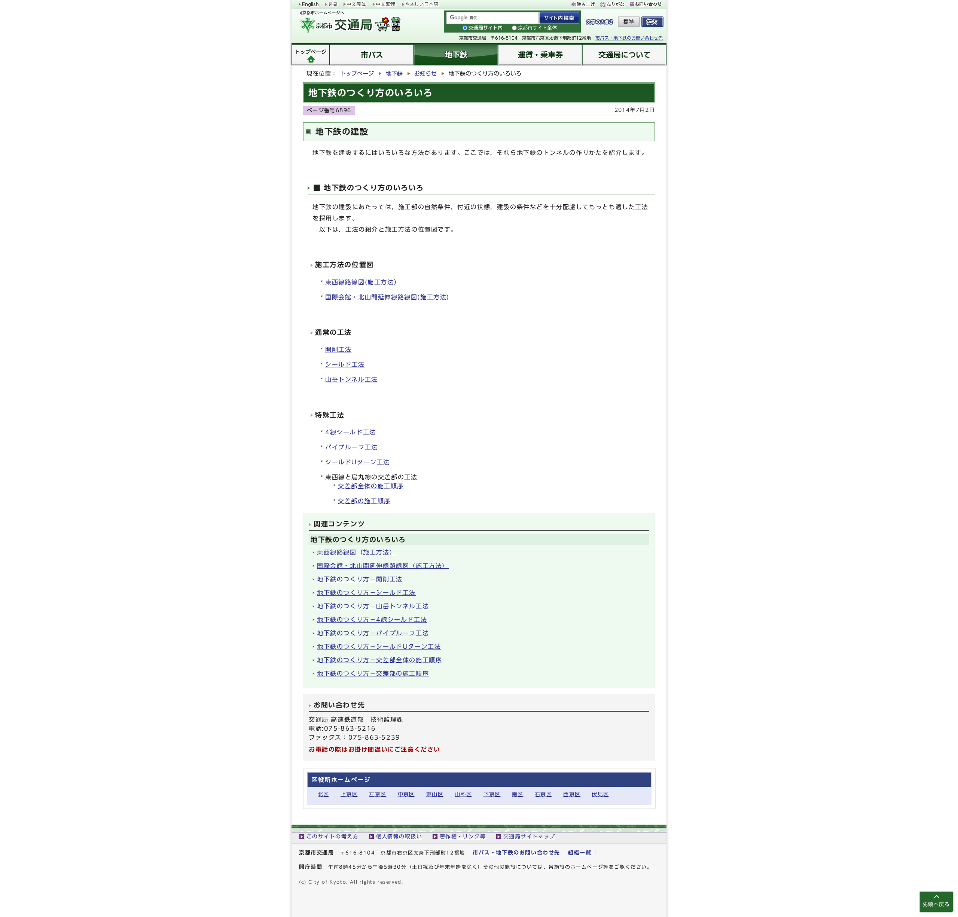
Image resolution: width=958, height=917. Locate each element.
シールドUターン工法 (357, 462)
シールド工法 (345, 364)
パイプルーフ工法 (351, 447)
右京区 (543, 794)
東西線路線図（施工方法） (356, 552)
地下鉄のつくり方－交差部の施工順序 (373, 673)
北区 (323, 794)
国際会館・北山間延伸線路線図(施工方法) (387, 297)
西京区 (571, 794)
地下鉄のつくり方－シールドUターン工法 (379, 646)
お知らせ (425, 73)
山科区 (463, 794)
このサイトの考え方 (332, 836)
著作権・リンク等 (463, 836)
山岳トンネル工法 (351, 379)
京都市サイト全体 (537, 27)
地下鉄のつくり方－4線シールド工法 (372, 620)
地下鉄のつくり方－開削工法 (360, 579)
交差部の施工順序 (364, 501)
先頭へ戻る (936, 904)
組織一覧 (579, 852)
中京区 (406, 794)
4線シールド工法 (350, 432)
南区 (518, 794)
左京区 (377, 794)
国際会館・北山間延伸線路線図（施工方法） (383, 566)
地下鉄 (394, 73)
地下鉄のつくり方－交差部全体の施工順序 (379, 660)
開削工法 (338, 349)
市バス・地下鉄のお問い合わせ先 (629, 38)
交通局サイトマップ (529, 836)
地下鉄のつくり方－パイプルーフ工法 (373, 633)
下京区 (492, 794)
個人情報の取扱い (399, 836)
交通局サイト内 (486, 27)
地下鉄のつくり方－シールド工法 (366, 593)
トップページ (357, 73)
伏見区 (600, 794)
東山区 (434, 794)
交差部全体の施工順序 (371, 486)
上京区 (349, 794)
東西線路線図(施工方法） (362, 282)
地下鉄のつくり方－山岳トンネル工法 (373, 606)
